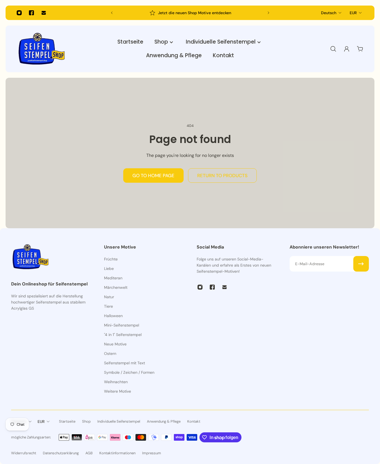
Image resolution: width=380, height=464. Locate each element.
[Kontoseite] (346, 49)
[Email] (44, 13)
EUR (353, 12)
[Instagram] (19, 13)
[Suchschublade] (333, 49)
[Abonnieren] (361, 264)
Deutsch (328, 12)
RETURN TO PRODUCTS (222, 175)
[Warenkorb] (360, 49)
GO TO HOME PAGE (153, 175)
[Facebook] (31, 13)
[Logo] (42, 49)
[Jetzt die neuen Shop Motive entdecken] (190, 12)
